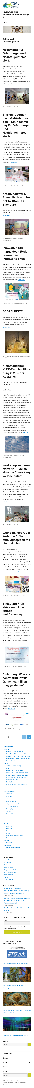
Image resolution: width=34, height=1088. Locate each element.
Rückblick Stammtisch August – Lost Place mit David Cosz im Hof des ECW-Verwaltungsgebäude (17, 900)
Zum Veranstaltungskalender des (15, 963)
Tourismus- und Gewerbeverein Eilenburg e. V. (16, 14)
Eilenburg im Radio (12, 779)
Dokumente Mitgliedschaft (14, 835)
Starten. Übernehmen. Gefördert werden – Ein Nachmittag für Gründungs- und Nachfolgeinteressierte (16, 125)
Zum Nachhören (11, 814)
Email (5, 920)
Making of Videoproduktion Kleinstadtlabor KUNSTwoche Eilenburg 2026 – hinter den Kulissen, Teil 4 (16, 890)
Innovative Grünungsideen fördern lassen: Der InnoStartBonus (16, 253)
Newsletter (9, 843)
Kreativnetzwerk (7, 240)
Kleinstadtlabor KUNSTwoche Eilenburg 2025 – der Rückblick (16, 371)
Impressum (7, 845)
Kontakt (6, 840)
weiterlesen (17, 84)
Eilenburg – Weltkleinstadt (14, 751)
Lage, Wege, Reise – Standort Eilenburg (18, 754)
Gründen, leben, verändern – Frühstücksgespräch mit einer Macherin (17, 537)
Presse (8, 768)
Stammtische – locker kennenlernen (17, 773)
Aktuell (6, 763)
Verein (6, 824)
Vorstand (9, 828)
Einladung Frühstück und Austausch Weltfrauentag (14, 608)
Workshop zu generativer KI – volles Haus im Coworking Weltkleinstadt (16, 470)
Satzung (8, 838)
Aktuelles (13, 107)
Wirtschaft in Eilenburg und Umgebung (18, 756)
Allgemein (19, 107)
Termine (24, 186)
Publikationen (10, 782)
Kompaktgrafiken (11, 761)
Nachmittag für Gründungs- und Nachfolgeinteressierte (15, 54)
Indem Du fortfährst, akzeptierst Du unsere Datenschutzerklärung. (17, 927)
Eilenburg (7, 749)
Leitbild (8, 833)
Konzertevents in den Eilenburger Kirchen (15, 1035)
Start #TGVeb (8, 746)
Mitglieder (9, 826)
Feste (7, 799)
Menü (5, 22)
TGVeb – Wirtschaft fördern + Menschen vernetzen (15, 1081)
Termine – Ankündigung (13, 766)
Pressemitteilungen (12, 806)
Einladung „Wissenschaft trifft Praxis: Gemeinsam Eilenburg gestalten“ (16, 679)
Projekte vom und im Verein (14, 770)
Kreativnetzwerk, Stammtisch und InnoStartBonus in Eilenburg (16, 199)
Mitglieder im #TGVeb (12, 804)
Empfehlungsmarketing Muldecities (17, 784)
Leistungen (9, 831)
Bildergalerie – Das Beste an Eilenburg (18, 758)
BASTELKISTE (13, 311)
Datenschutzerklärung (13, 848)
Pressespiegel (10, 809)
